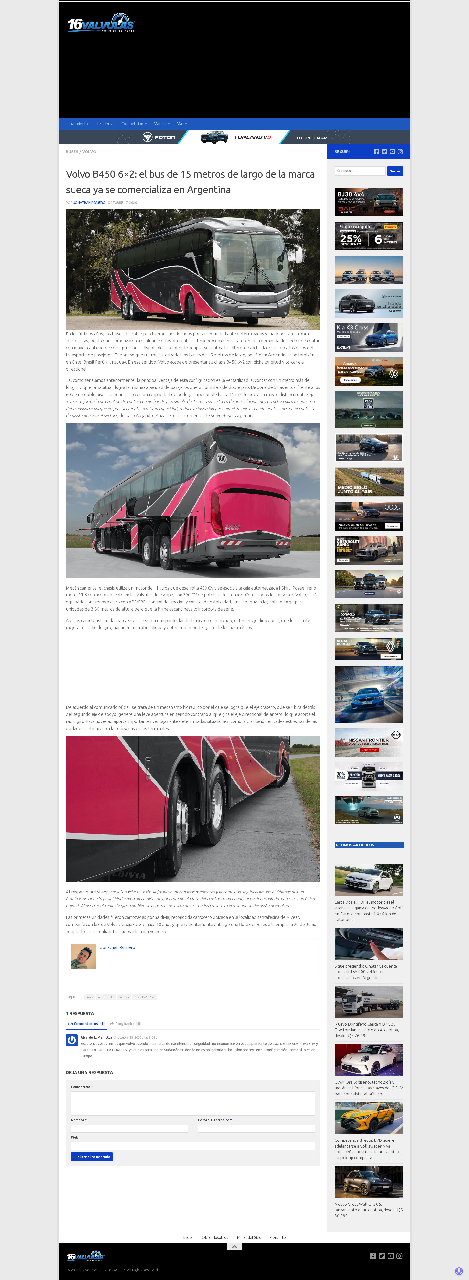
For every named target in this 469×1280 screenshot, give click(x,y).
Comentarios (89, 1024)
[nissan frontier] (369, 755)
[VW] (369, 384)
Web (74, 1137)
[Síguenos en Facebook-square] (377, 151)
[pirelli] (369, 249)
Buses (72, 152)
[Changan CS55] (369, 316)
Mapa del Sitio (249, 1237)
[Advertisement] (234, 81)
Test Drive (105, 123)
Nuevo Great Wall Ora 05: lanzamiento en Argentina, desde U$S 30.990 (369, 1210)
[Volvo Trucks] (369, 789)
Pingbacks (127, 1024)
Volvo (89, 152)
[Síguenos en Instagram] (400, 151)
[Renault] (369, 659)
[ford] (369, 427)
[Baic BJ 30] (369, 215)
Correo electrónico (215, 1120)
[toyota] (369, 631)
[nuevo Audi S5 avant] (369, 529)
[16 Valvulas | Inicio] (102, 23)
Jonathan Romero (89, 202)
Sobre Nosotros (214, 1237)
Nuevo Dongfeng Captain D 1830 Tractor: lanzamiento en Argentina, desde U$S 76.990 (367, 1030)
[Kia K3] (369, 350)
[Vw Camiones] (369, 597)
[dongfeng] (369, 282)
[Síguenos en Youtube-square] (392, 151)
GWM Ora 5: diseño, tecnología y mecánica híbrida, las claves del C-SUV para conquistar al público (369, 1088)
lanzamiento (106, 997)
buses (89, 997)
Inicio (187, 1237)
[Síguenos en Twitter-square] (384, 151)
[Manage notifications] (459, 1271)
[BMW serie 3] (369, 722)
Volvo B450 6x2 (144, 997)
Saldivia (124, 997)
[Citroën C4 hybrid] (369, 823)
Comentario (82, 1087)
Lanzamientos (78, 123)
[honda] (369, 461)
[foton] (234, 137)
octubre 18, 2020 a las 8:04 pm (138, 1037)
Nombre (79, 1120)
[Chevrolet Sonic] (369, 563)
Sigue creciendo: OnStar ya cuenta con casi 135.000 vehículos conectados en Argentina (366, 972)
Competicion (132, 123)
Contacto (278, 1237)
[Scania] (369, 495)
